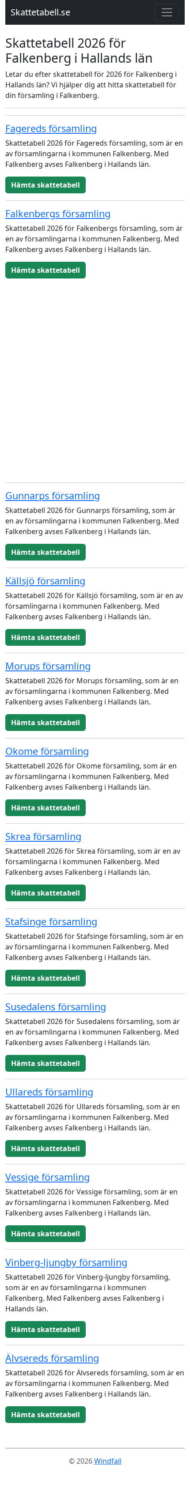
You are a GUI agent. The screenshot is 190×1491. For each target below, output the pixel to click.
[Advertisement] (95, 380)
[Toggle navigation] (167, 12)
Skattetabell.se (40, 12)
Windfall (108, 1461)
